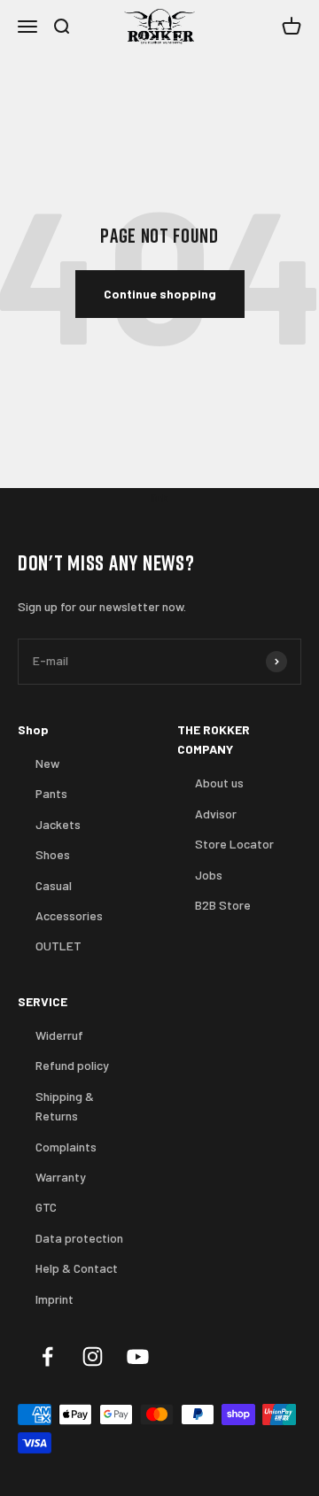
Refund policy (72, 1065)
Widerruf (59, 1035)
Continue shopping (160, 293)
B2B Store (223, 904)
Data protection (79, 1237)
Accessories (69, 915)
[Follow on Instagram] (93, 1356)
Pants (51, 793)
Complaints (66, 1146)
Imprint (54, 1298)
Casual (53, 885)
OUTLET (58, 945)
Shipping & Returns (64, 1106)
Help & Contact (76, 1267)
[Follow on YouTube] (138, 1356)
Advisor (216, 813)
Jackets (58, 824)
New (47, 763)
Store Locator (234, 843)
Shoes (52, 854)
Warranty (60, 1176)
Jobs (208, 874)
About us (219, 782)
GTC (46, 1206)
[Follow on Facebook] (47, 1356)
